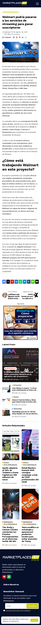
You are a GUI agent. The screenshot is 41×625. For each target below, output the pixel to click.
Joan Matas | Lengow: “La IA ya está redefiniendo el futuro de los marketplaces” (24, 389)
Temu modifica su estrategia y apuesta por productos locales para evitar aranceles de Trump (30, 534)
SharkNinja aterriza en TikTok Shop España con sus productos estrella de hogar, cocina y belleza (24, 413)
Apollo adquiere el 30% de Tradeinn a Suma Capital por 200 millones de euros (10, 474)
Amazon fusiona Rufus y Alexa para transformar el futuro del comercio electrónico (24, 401)
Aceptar (34, 620)
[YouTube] (4, 577)
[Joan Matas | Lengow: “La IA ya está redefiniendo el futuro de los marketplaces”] (6, 388)
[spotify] (9, 577)
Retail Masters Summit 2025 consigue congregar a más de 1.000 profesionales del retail (30, 475)
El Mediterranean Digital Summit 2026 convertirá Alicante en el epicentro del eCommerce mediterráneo (18, 374)
